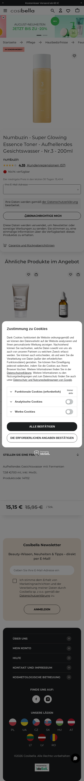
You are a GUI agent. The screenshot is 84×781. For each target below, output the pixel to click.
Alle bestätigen (42, 426)
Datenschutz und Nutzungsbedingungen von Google (42, 379)
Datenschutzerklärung (19, 372)
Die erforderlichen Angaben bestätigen (42, 437)
